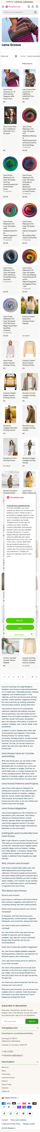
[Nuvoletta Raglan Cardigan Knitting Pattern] (29, 447)
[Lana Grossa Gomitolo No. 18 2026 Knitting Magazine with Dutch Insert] (10, 78)
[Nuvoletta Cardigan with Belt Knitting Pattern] (10, 414)
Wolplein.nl (11, 1128)
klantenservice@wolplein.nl (13, 1055)
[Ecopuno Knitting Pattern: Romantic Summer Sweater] (29, 646)
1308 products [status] (27, 64)
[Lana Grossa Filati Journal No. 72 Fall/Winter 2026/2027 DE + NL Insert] (29, 78)
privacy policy (24, 539)
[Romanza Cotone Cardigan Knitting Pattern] (29, 381)
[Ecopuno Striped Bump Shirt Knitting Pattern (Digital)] (29, 305)
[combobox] (20, 12)
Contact (5, 1120)
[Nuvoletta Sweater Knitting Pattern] (10, 479)
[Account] (32, 6)
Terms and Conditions (18, 1120)
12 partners (25, 532)
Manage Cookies (29, 1124)
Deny (20, 628)
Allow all (19, 621)
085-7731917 (8, 1051)
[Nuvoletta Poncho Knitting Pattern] (10, 447)
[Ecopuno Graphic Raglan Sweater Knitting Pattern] (10, 381)
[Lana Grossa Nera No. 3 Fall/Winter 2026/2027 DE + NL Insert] (10, 115)
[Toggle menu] (3, 6)
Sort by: (28, 56)
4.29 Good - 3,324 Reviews (23, 2)
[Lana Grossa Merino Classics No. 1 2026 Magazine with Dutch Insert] (29, 479)
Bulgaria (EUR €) (11, 1098)
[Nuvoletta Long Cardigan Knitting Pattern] (29, 414)
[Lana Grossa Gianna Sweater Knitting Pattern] (10, 349)
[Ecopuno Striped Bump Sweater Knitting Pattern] (29, 349)
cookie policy (11, 542)
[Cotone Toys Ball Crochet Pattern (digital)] (10, 646)
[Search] (35, 12)
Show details (19, 635)
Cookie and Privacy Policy (11, 1124)
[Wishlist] (29, 7)
